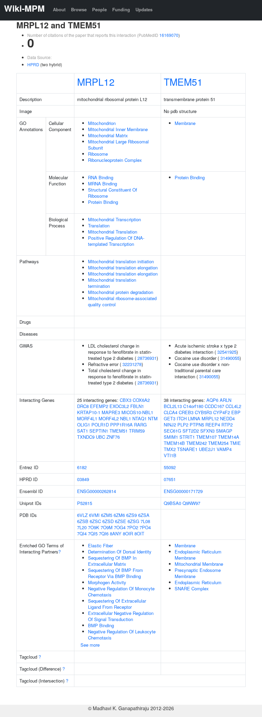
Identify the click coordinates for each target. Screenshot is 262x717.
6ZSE (120, 521)
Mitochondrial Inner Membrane (118, 129)
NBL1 (125, 418)
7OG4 (120, 527)
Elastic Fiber (100, 545)
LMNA (194, 418)
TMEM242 (196, 443)
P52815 (84, 503)
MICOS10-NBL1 (137, 412)
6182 (82, 467)
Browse (79, 9)
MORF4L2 (109, 418)
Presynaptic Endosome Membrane (198, 573)
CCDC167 (214, 406)
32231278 (132, 364)
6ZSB (82, 521)
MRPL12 (96, 81)
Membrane (185, 123)
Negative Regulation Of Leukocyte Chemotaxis (122, 634)
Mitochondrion (102, 123)
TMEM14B (174, 443)
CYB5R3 (203, 412)
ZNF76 (113, 437)
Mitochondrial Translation (112, 231)
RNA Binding (100, 177)
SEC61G (172, 430)
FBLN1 (137, 406)
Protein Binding (103, 202)
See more (90, 645)
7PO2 (132, 527)
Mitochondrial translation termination (112, 283)
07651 (170, 479)
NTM (153, 418)
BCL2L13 (173, 406)
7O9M (107, 527)
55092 (170, 467)
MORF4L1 (87, 418)
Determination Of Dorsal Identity (119, 551)
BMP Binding (101, 625)
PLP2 (182, 424)
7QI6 (103, 533)
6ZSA (143, 515)
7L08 (145, 521)
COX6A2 (141, 400)
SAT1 (82, 430)
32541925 (226, 352)
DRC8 (83, 406)
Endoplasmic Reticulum (198, 582)
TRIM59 (137, 430)
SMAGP (224, 430)
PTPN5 (197, 424)
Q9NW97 (191, 503)
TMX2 (170, 449)
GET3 (169, 418)
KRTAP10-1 (88, 412)
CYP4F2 (221, 412)
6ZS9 (131, 515)
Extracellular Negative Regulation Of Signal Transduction (121, 616)
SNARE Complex (192, 588)
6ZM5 (106, 515)
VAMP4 (224, 449)
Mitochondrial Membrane (199, 564)
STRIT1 (187, 437)
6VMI (94, 515)
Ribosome (98, 154)
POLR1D (100, 424)
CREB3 (186, 412)
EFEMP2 (99, 406)
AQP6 (212, 400)
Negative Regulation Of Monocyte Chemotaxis (121, 591)
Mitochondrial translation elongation (123, 267)
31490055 (229, 358)
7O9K (93, 527)
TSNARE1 (187, 449)
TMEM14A (228, 437)
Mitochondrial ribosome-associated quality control (122, 301)
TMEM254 (218, 443)
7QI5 (93, 533)
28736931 (147, 358)
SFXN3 (207, 430)
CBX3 (125, 400)
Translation (99, 225)
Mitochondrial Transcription (114, 219)
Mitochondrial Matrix (108, 135)
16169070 (168, 35)
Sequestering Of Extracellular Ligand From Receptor (117, 604)
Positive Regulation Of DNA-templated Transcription (116, 241)
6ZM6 (119, 515)
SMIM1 (171, 437)
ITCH (182, 418)
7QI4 (82, 533)
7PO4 (145, 527)
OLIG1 (83, 424)
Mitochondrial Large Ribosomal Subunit (118, 144)
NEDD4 (227, 418)
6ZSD (108, 521)
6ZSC (95, 521)
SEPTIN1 (98, 430)
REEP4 (212, 424)
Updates (143, 9)
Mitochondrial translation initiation (121, 261)
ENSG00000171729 (183, 491)
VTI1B (170, 455)
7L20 (82, 527)
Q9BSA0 (172, 503)
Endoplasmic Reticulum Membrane (198, 554)
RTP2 (227, 424)
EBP (236, 412)
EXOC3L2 (119, 406)
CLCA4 (170, 412)
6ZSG (133, 521)
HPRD (33, 64)
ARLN (225, 400)
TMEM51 (183, 81)
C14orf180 (193, 406)
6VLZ (82, 515)
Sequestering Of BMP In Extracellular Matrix (112, 560)
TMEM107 (206, 437)
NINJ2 (170, 424)
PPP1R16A (121, 424)
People (99, 9)
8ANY (115, 533)
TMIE (235, 443)
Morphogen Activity (107, 582)
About (59, 9)
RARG (140, 424)
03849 (83, 479)
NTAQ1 (139, 418)
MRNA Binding (102, 183)
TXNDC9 (85, 437)
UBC (100, 437)
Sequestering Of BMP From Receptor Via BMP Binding (115, 573)
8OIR (128, 533)
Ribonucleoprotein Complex (115, 160)
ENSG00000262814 (96, 491)
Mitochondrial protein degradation (120, 292)
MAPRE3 (111, 412)
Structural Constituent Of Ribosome (112, 192)
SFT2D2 (191, 430)
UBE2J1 (207, 449)
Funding (121, 9)
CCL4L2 (233, 406)
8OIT (139, 533)
